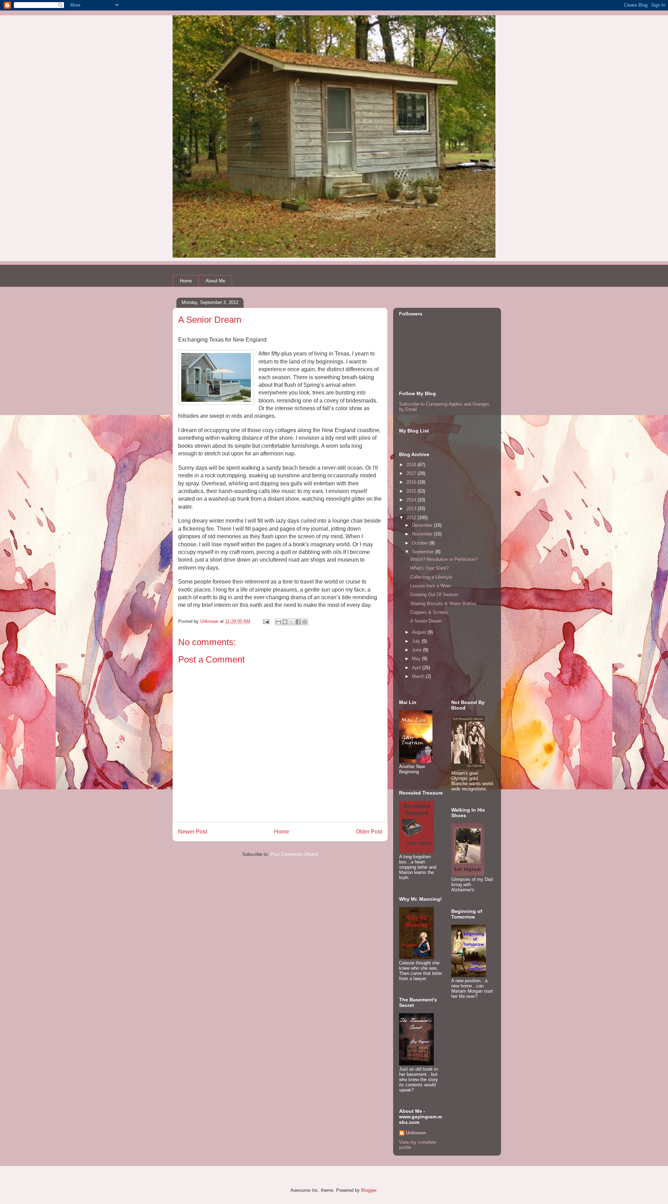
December (423, 525)
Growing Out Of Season (434, 594)
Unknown (416, 1132)
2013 (412, 508)
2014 (412, 499)
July (417, 641)
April (417, 667)
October (420, 543)
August (420, 632)
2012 (412, 517)
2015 (412, 491)
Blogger (368, 1190)
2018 (412, 464)
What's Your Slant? (429, 568)
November (423, 534)
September (423, 551)
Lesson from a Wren (430, 585)
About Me (215, 280)
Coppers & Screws (429, 612)
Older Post (369, 832)
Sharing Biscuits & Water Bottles (443, 603)
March (419, 676)
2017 (412, 473)
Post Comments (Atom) (294, 854)
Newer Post (192, 832)
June (417, 649)
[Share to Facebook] (298, 621)
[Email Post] (266, 621)
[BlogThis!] (284, 621)
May (417, 658)
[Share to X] (291, 621)
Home (186, 280)
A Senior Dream (426, 621)
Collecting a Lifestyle (431, 577)
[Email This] (278, 621)
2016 (412, 482)
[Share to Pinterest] (304, 621)
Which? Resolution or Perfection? (443, 559)
